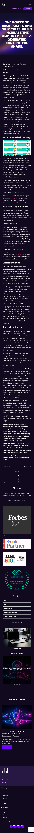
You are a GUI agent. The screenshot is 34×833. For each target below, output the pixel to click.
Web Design (8, 608)
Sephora (15, 198)
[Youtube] (15, 826)
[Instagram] (23, 826)
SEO (5, 600)
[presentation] (14, 685)
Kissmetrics (22, 254)
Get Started (17, 648)
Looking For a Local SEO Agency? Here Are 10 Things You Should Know (17, 669)
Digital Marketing (10, 616)
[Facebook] (11, 826)
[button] (17, 600)
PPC (5, 604)
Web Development (10, 612)
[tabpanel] (17, 670)
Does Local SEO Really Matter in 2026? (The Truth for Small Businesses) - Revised (14, 734)
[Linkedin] (19, 826)
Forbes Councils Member (9, 535)
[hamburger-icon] (30, 5)
